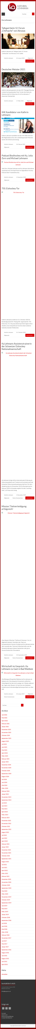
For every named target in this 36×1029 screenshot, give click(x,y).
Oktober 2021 (6, 856)
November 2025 (6, 732)
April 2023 (5, 811)
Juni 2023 (4, 806)
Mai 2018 (4, 929)
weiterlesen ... (29, 61)
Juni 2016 (4, 955)
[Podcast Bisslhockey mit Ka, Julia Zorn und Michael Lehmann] (18, 162)
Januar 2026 (5, 726)
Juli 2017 (4, 941)
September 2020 (6, 888)
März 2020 (5, 894)
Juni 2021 (4, 867)
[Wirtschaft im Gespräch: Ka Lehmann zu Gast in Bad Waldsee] (18, 673)
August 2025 (5, 741)
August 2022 (5, 832)
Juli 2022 (4, 835)
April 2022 (5, 841)
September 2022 (6, 829)
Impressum (4, 1014)
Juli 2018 (4, 923)
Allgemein (30, 58)
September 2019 (6, 902)
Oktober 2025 (6, 735)
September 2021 (6, 858)
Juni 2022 (4, 838)
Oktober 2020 (6, 885)
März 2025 (5, 756)
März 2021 (5, 873)
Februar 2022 (5, 844)
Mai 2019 (4, 908)
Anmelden (4, 974)
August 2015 (5, 958)
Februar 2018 (5, 935)
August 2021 (5, 861)
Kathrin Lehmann (8, 58)
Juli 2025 (4, 744)
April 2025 (5, 753)
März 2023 (5, 814)
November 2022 (6, 823)
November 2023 (6, 797)
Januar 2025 (5, 762)
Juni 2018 (4, 926)
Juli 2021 (4, 864)
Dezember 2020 (6, 879)
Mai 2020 (4, 891)
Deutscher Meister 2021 (13, 69)
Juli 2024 (4, 779)
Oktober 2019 (6, 900)
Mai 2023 (4, 809)
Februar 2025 (5, 759)
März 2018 (5, 932)
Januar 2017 (5, 947)
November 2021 (6, 853)
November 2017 (6, 938)
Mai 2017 (4, 944)
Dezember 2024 (6, 764)
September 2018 (6, 920)
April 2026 (5, 720)
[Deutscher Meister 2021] (18, 73)
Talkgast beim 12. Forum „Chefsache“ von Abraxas (13, 29)
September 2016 (6, 949)
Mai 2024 (4, 785)
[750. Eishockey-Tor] (18, 192)
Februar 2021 (5, 876)
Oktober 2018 (6, 917)
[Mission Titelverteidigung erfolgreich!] (18, 513)
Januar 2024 (5, 794)
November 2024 (6, 767)
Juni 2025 (4, 747)
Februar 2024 (5, 791)
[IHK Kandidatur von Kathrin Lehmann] (18, 119)
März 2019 (5, 911)
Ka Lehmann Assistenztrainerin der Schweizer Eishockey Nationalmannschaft (17, 346)
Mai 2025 (4, 750)
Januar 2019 (5, 914)
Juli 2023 (4, 803)
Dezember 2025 (6, 729)
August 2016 (5, 952)
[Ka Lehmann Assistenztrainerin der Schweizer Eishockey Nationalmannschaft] (18, 353)
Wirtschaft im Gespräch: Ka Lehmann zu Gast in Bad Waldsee (17, 667)
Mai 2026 (4, 717)
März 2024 (5, 788)
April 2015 (5, 964)
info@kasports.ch (6, 991)
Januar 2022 (5, 847)
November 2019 (6, 897)
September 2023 (6, 800)
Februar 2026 (5, 723)
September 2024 (6, 773)
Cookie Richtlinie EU (7, 1018)
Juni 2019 (4, 905)
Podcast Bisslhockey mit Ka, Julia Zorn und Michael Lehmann (17, 157)
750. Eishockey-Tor (11, 188)
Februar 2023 (5, 817)
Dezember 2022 (6, 820)
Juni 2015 (4, 961)
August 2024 (5, 776)
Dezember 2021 (6, 850)
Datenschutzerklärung (7, 1016)
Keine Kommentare (18, 498)
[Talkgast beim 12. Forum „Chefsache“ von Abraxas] (18, 34)
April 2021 (5, 870)
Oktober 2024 (6, 770)
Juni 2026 (4, 715)
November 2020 (6, 882)
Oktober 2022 (6, 826)
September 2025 (6, 738)
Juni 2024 (4, 782)
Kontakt (4, 1013)
